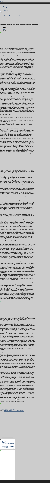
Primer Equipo (5, 7)
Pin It (4, 29)
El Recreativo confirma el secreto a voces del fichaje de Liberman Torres (14, 411)
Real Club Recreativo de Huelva (11, 409)
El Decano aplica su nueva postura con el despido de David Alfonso (11, 421)
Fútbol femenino (5, 10)
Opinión (4, 9)
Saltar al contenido (2, 1)
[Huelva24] (2, 0)
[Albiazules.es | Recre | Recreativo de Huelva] (6, 11)
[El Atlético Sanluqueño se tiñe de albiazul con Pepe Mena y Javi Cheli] (7, 429)
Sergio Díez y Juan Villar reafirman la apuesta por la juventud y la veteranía (13, 410)
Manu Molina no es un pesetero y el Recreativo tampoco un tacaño (11, 15)
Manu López (3, 26)
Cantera (9, 480)
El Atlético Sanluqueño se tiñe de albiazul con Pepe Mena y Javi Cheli (11, 14)
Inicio (4, 6)
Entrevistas (4, 8)
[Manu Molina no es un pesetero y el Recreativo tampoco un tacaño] (7, 437)
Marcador (5, 409)
